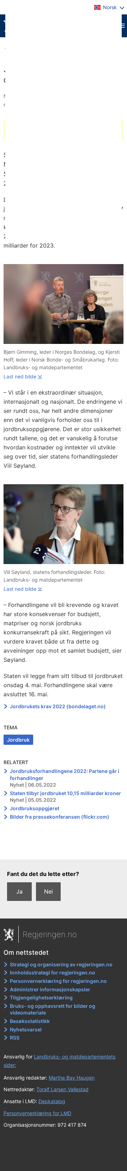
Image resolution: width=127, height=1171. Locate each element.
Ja (19, 891)
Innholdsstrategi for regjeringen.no (52, 972)
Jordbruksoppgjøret (34, 808)
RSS (14, 1038)
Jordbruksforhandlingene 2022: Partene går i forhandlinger (64, 774)
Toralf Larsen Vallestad (62, 1089)
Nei (48, 891)
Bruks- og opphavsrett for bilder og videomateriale (52, 1009)
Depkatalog (51, 1101)
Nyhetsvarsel (26, 1029)
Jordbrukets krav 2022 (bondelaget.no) (58, 706)
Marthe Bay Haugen (72, 1078)
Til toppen (63, 848)
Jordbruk (18, 740)
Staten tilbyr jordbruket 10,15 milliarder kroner (65, 793)
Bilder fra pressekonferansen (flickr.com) (59, 817)
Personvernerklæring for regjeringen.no (58, 981)
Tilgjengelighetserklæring (41, 997)
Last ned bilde (20, 376)
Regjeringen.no (50, 934)
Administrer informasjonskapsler (50, 989)
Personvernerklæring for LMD (37, 1113)
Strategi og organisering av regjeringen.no (61, 964)
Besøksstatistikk (30, 1021)
